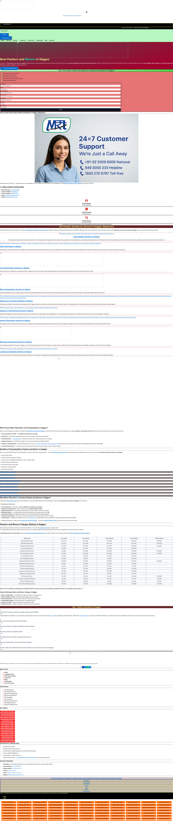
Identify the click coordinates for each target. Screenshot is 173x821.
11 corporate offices (16, 438)
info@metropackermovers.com (12, 195)
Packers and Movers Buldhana (71, 815)
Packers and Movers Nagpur (71, 818)
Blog (46, 40)
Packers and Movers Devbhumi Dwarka (86, 810)
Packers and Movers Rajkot (148, 813)
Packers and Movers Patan (117, 813)
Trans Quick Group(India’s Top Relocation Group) (47, 443)
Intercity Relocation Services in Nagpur (15, 320)
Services (15, 40)
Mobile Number (4, 91)
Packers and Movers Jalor (102, 804)
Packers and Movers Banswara (39, 802)
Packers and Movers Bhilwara (102, 802)
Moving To (3, 98)
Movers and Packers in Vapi (7, 738)
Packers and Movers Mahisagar (24, 813)
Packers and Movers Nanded (86, 818)
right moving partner (12, 500)
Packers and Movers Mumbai (55, 818)
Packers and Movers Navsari (87, 813)
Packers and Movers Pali (40, 807)
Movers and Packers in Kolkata (7, 723)
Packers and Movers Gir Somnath (118, 810)
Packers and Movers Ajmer (9, 802)
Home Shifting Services (7, 478)
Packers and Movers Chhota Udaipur (39, 810)
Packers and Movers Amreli (102, 807)
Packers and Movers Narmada (71, 813)
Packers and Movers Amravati (24, 815)
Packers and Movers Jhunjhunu (133, 804)
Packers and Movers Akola (8, 815)
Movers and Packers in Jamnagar (7, 711)
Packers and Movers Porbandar (133, 813)
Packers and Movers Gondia (133, 815)
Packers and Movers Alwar (24, 802)
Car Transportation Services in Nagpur (15, 268)
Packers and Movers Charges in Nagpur (79, 533)
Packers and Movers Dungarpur (39, 804)
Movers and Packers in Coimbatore (7, 718)
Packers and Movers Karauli (164, 804)
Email (2, 87)
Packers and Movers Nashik (117, 818)
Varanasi (86, 785)
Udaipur (86, 790)
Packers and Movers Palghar (164, 818)
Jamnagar (86, 780)
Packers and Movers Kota (8, 807)
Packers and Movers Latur (39, 818)
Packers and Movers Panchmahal (102, 813)
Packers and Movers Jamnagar (133, 810)
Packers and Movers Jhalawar (117, 804)
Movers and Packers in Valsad (7, 736)
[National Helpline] (86, 200)
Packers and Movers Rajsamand (71, 807)
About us (8, 40)
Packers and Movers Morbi (55, 813)
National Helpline (86, 203)
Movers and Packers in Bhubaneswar (7, 716)
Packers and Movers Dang (71, 810)
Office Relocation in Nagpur (10, 246)
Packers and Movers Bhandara (55, 815)
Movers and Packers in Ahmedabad (7, 713)
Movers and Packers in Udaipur (7, 732)
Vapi (86, 786)
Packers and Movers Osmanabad (148, 818)
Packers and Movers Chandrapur (86, 815)
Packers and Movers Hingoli (149, 815)
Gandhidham (86, 781)
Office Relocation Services (8, 493)
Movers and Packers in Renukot (7, 729)
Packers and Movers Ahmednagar (164, 813)
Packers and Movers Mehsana (40, 813)
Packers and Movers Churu (164, 802)
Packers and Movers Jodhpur (149, 804)
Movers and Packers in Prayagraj (7, 727)
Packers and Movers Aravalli (133, 807)
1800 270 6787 (14, 193)
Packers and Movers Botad (24, 810)
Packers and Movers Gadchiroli (117, 815)
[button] (86, 12)
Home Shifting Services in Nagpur (86, 237)
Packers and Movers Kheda (164, 810)
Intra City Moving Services (8, 487)
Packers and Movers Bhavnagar (8, 810)
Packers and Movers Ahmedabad (86, 807)
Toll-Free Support (86, 220)
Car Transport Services (7, 475)
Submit (60, 109)
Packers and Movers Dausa (9, 804)
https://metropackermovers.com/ (15, 774)
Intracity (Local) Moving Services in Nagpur (16, 311)
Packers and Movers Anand (117, 807)
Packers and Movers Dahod (55, 810)
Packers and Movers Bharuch (164, 807)
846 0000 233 (14, 191)
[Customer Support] (86, 209)
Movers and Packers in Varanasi (7, 739)
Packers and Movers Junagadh (148, 810)
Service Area (31, 40)
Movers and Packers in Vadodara (7, 734)
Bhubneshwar (86, 791)
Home (2, 40)
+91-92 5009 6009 (15, 189)
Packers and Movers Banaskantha (149, 807)
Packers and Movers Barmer (71, 802)
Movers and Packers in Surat (7, 730)
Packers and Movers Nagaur (24, 807)
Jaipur (86, 788)
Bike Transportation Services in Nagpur (15, 289)
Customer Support (86, 212)
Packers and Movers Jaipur (71, 804)
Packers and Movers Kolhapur (24, 818)
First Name (3, 84)
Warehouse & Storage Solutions (10, 495)
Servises (2, 101)
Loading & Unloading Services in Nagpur (16, 352)
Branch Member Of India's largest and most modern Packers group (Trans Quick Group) (86, 778)
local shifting (53, 615)
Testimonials (39, 40)
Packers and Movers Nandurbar (102, 818)
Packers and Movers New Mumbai (133, 818)
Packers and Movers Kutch (9, 813)
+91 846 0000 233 (17, 768)
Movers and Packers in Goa (7, 720)
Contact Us (23, 40)
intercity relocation (84, 615)
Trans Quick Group (32, 517)
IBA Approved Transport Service (10, 481)
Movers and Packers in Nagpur (7, 725)
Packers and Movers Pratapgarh (55, 807)
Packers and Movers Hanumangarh (55, 804)
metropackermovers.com (12, 197)
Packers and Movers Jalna (8, 818)
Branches (51, 40)
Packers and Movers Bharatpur (86, 802)
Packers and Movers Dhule (102, 815)
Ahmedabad (4, 30)
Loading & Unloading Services (9, 490)
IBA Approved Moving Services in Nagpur (16, 342)
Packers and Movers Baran (55, 802)
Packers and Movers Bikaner (118, 802)
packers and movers (45, 527)
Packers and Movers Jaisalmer (86, 804)
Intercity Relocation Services (9, 484)
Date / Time (3, 105)
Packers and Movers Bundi (133, 802)
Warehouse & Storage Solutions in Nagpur (16, 301)
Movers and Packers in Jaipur (7, 722)
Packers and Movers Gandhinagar (102, 810)
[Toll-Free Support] (86, 217)
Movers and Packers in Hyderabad (7, 741)
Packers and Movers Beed (39, 815)
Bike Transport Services (7, 472)
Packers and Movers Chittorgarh (148, 802)
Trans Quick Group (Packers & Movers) (26, 757)
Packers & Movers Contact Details (13, 187)
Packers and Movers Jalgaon (164, 815)
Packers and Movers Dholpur (24, 804)
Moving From (4, 94)
